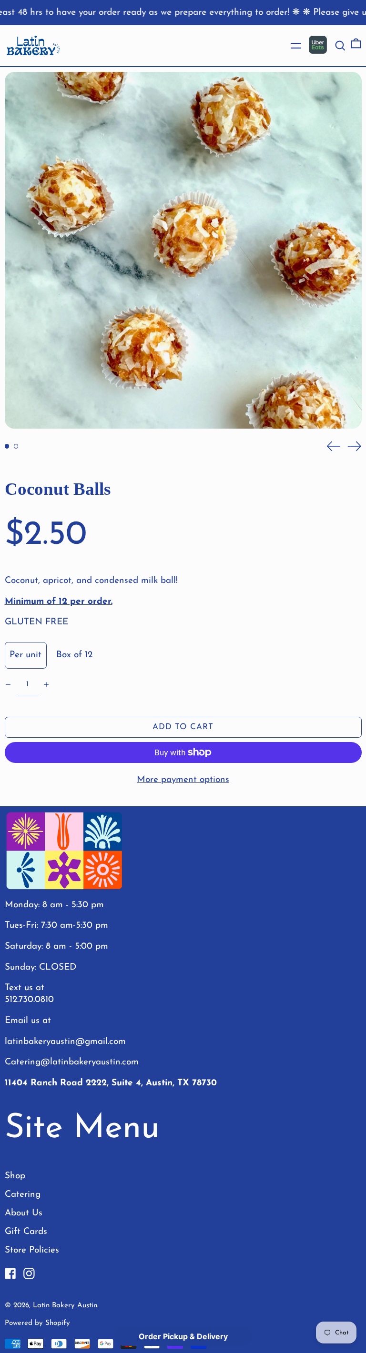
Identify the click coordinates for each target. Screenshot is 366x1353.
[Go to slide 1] (7, 446)
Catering (23, 1194)
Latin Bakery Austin (65, 1305)
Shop (15, 1176)
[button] (340, 45)
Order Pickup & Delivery (183, 1336)
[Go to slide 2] (16, 446)
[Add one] (46, 684)
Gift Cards (26, 1231)
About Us (23, 1213)
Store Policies (32, 1250)
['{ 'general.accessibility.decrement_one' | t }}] (8, 684)
